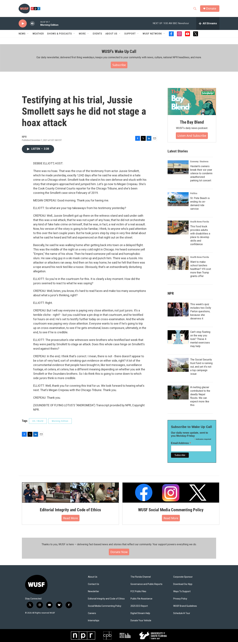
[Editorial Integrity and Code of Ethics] (70, 492)
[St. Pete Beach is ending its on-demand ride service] (178, 199)
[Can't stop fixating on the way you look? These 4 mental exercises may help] (178, 337)
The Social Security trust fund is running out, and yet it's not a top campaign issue (201, 366)
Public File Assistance (141, 599)
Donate (211, 8)
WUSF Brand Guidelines (185, 606)
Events (97, 33)
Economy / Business (199, 161)
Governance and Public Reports (146, 584)
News (22, 33)
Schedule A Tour (181, 613)
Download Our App (182, 584)
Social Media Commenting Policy (104, 606)
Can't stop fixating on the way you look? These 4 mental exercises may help (200, 339)
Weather (38, 33)
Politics (193, 193)
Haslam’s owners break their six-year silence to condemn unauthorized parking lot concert (201, 173)
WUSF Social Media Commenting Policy (171, 509)
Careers (92, 613)
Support (130, 33)
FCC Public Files (138, 591)
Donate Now (119, 552)
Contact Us (93, 584)
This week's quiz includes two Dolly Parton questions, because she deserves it (200, 311)
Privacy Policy (180, 599)
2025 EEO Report (139, 606)
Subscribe (119, 65)
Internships (93, 620)
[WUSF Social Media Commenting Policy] (170, 492)
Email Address (181, 443)
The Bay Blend (192, 122)
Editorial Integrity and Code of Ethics (70, 509)
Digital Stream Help (140, 613)
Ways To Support (182, 591)
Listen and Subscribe (191, 136)
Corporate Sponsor (183, 577)
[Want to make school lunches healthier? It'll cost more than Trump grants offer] (178, 263)
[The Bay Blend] (192, 101)
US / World (37, 421)
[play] (22, 23)
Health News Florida (199, 221)
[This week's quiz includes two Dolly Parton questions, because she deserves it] (178, 309)
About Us (92, 577)
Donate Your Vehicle (140, 620)
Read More (70, 518)
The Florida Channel (140, 577)
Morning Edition (60, 421)
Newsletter (93, 591)
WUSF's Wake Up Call (119, 51)
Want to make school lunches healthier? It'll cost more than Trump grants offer (200, 269)
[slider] (37, 23)
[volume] (32, 23)
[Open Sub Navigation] (28, 33)
